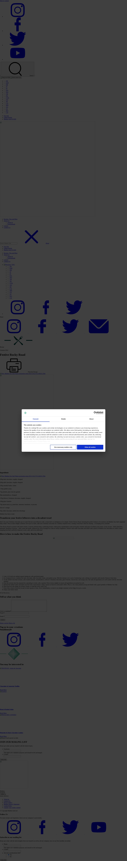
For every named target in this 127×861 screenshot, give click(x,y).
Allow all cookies (90, 447)
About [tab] (91, 419)
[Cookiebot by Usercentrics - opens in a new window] (95, 412)
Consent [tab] (35, 419)
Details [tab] (63, 419)
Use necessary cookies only (63, 447)
